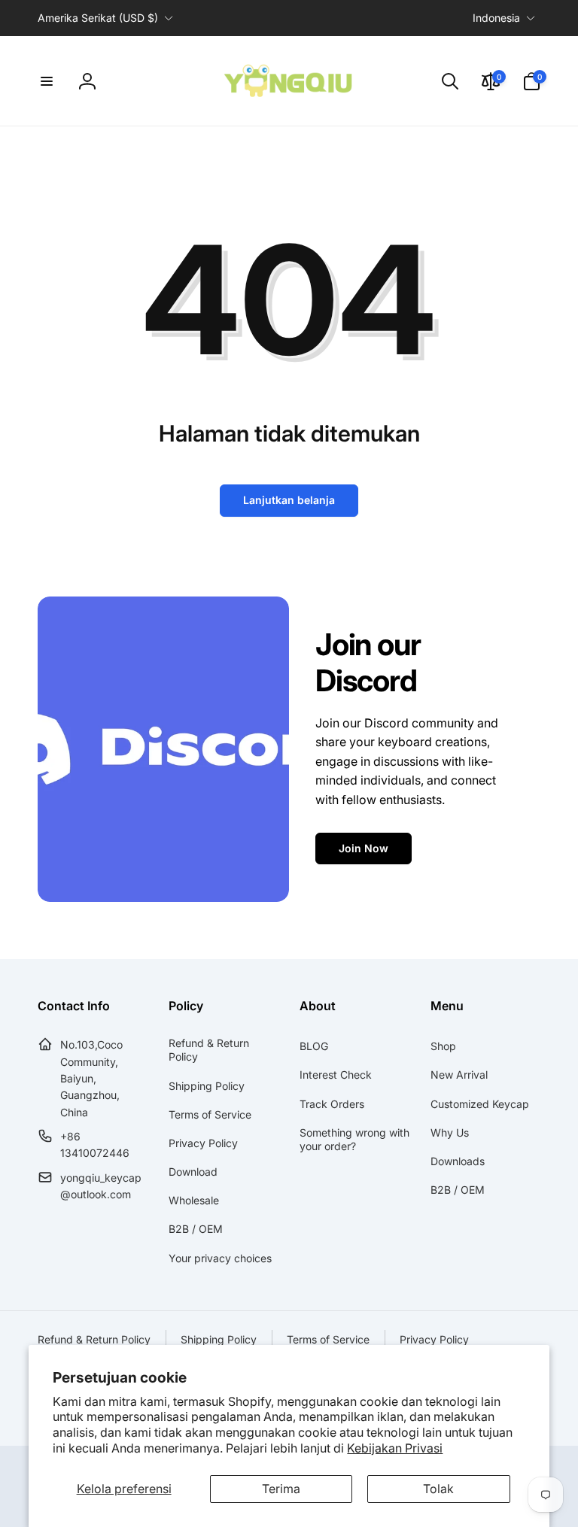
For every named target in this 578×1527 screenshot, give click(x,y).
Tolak (438, 1488)
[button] (46, 81)
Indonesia (496, 17)
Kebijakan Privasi (395, 1448)
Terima (281, 1488)
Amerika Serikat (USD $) (98, 17)
